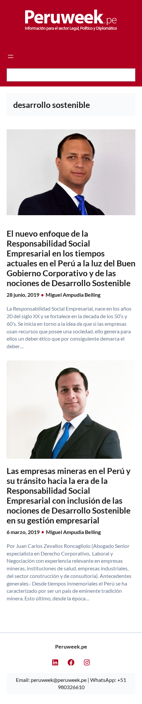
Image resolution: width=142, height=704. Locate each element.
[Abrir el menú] (11, 56)
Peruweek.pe (71, 646)
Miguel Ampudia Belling (73, 294)
